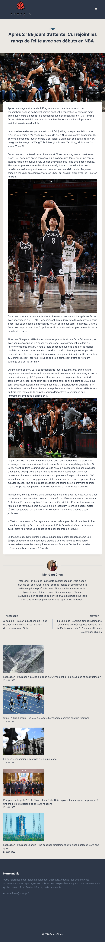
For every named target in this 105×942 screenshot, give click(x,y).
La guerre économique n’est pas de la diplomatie (30, 759)
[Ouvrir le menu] (95, 9)
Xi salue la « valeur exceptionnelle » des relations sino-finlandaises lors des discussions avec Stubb (25, 622)
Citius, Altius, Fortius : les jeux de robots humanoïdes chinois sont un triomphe (46, 718)
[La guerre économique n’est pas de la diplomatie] (52, 741)
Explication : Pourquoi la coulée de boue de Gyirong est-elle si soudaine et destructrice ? (52, 677)
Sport (52, 29)
